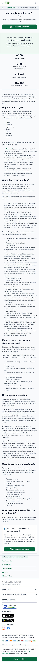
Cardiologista (7, 561)
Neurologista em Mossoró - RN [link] (28, 8)
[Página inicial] (3, 8)
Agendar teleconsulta (20, 27)
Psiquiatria (9, 149)
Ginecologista (7, 576)
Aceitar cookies (19, 659)
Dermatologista (7, 569)
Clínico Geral (6, 565)
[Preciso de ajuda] (35, 2)
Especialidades (12, 8)
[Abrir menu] (2, 3)
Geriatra (5, 572)
